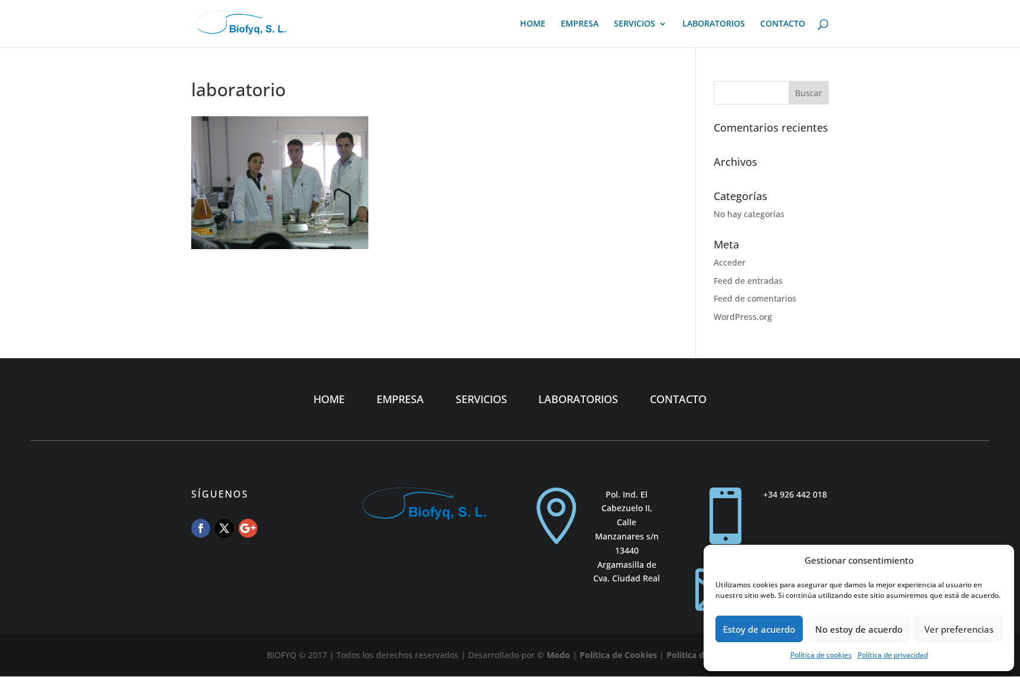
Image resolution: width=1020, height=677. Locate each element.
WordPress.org (743, 316)
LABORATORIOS (713, 24)
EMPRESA (580, 24)
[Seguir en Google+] (247, 528)
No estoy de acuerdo (859, 629)
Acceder (730, 262)
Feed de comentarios (755, 298)
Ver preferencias (958, 629)
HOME (532, 24)
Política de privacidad (893, 655)
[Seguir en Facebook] (200, 528)
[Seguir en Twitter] (224, 528)
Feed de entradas (748, 280)
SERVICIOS (634, 24)
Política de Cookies (618, 654)
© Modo (553, 654)
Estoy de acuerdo (759, 629)
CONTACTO (782, 24)
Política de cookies (821, 655)
